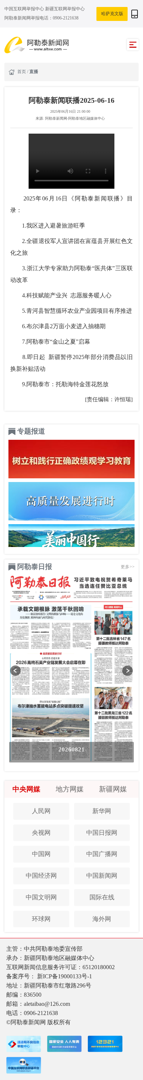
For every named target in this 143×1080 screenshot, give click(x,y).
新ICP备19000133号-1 (64, 976)
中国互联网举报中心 (24, 8)
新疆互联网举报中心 (65, 8)
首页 (22, 71)
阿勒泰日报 (34, 566)
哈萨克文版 (112, 13)
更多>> (128, 566)
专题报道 (31, 431)
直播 (33, 71)
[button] (15, 670)
